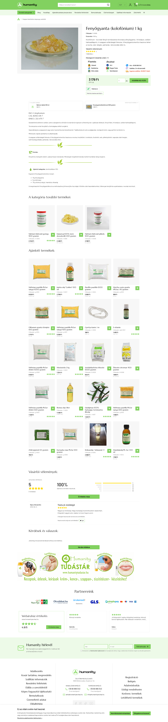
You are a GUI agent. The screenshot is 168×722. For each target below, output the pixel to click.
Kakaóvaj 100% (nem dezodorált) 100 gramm (66, 235)
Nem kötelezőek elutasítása (120, 713)
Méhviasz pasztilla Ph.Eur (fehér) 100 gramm (38, 409)
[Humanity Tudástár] (75, 566)
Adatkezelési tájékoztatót (97, 651)
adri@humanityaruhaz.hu (74, 694)
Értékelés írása (84, 497)
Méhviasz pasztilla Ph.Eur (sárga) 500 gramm (66, 328)
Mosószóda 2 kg (63, 367)
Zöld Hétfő (137, 12)
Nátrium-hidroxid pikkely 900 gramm (95, 235)
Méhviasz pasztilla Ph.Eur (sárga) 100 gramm (122, 409)
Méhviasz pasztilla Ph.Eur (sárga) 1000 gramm (38, 288)
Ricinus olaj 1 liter (63, 408)
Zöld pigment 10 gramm (38, 450)
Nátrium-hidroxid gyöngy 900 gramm (39, 235)
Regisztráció (131, 677)
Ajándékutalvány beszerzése (62, 12)
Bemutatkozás (96, 12)
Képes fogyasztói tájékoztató (36, 691)
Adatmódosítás (132, 685)
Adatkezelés (36, 671)
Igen (82, 520)
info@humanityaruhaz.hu (95, 694)
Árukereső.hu (79, 603)
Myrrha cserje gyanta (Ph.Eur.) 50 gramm (121, 288)
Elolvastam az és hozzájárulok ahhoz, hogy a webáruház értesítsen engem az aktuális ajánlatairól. (116, 651)
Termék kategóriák (26, 12)
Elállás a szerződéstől (36, 687)
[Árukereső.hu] (79, 600)
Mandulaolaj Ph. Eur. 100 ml (123, 451)
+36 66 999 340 (74, 689)
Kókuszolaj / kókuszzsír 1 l (94, 450)
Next (148, 622)
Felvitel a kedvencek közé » (95, 93)
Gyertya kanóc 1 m (92, 327)
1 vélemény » (89, 54)
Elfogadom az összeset (141, 713)
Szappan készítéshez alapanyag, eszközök (34, 19)
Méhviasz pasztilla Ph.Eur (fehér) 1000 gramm (38, 368)
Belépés (132, 681)
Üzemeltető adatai (36, 699)
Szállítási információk (124, 12)
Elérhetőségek (109, 12)
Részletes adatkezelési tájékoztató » (29, 718)
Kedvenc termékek (132, 693)
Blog (39, 12)
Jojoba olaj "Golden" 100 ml (66, 288)
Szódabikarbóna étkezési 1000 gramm (94, 368)
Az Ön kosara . (144, 5)
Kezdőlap (46, 12)
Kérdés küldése (84, 547)
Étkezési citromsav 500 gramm (122, 368)
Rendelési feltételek (81, 12)
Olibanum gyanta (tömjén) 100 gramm (39, 328)
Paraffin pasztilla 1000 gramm (94, 288)
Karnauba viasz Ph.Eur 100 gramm (67, 451)
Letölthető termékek (131, 697)
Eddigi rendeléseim (132, 689)
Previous (66, 622)
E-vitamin (116, 327)
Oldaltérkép (36, 703)
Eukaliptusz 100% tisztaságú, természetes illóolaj (94, 410)
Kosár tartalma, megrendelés (36, 675)
